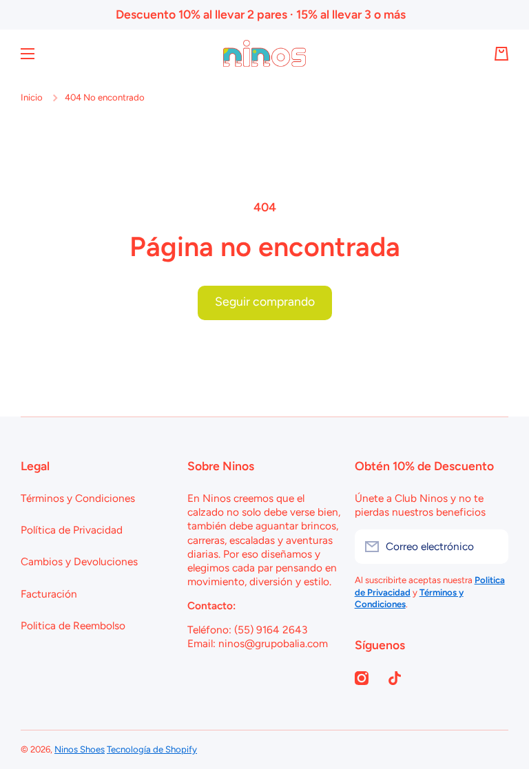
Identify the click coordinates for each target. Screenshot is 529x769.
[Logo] (264, 53)
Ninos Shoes (79, 749)
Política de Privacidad (72, 529)
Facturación (49, 593)
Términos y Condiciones (78, 498)
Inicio (32, 97)
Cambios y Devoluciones (79, 561)
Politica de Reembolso (73, 625)
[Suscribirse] (491, 546)
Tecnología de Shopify (152, 749)
